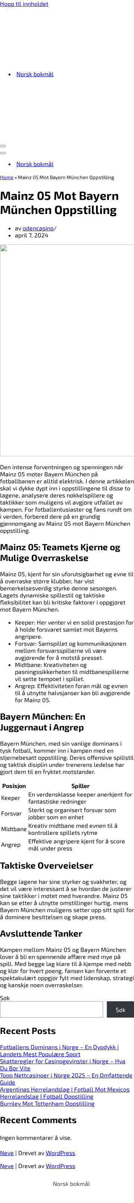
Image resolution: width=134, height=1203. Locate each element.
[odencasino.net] (46, 60)
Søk (5, 997)
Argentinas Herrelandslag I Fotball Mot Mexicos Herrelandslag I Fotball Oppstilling (65, 1093)
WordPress (60, 1152)
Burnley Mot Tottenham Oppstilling (47, 1103)
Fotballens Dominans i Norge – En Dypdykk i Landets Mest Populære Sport (59, 1050)
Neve (7, 1152)
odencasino (38, 227)
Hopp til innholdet (24, 3)
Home (6, 177)
